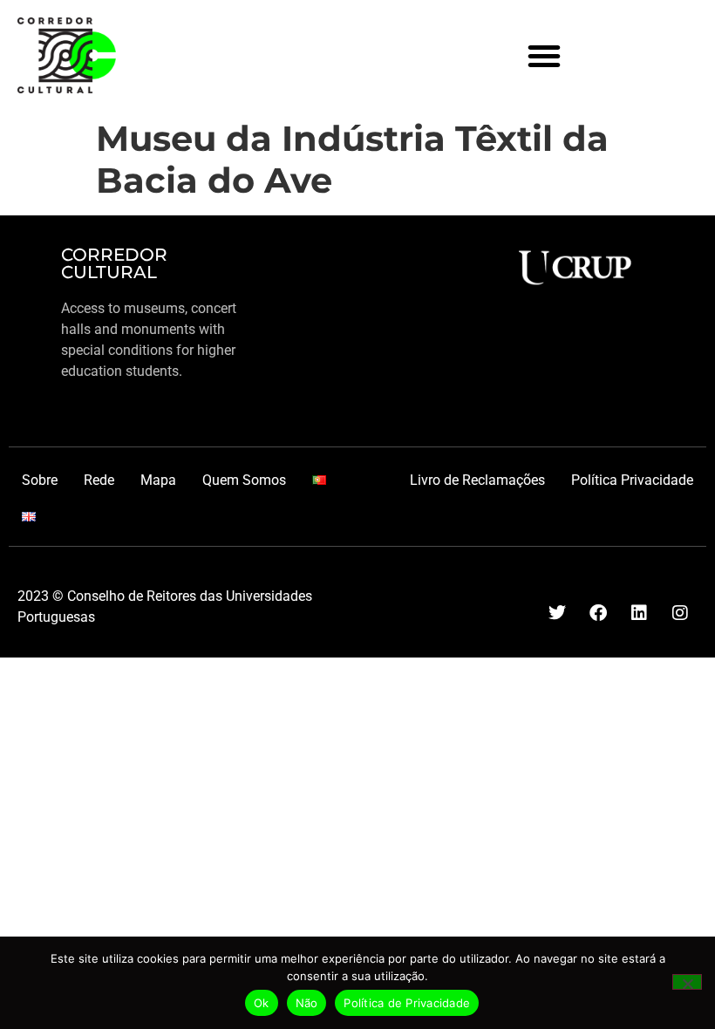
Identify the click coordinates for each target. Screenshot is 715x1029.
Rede (99, 480)
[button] (544, 56)
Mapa (158, 480)
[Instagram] (680, 613)
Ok (261, 1003)
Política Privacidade (632, 480)
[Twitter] (557, 613)
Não (307, 1003)
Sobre (40, 480)
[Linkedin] (639, 613)
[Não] (687, 982)
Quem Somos (244, 480)
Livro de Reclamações (477, 480)
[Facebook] (598, 613)
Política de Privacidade (407, 1003)
